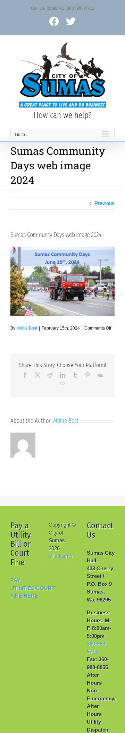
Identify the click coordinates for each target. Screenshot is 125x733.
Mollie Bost (26, 328)
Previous (104, 203)
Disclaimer (61, 556)
